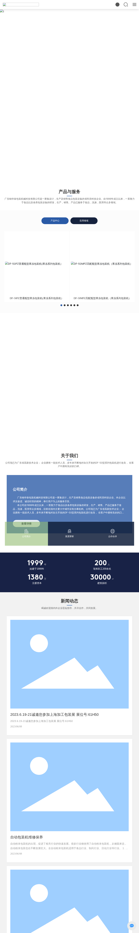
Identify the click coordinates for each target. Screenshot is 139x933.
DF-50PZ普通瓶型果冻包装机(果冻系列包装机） (37, 298)
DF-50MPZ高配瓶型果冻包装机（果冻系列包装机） (102, 298)
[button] (67, 179)
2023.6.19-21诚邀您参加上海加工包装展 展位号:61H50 (54, 715)
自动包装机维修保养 (26, 837)
